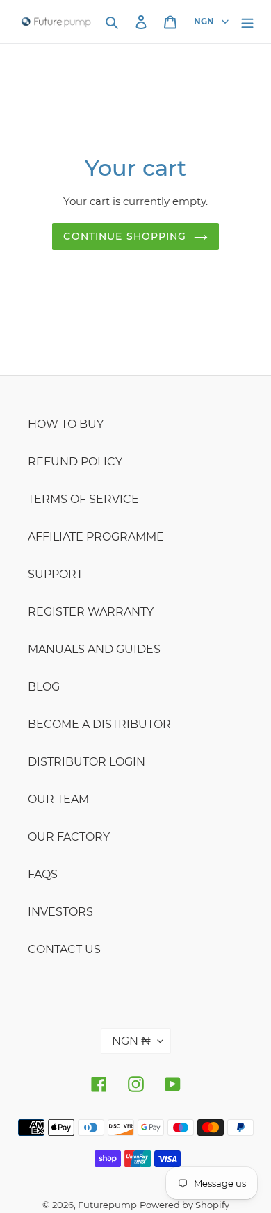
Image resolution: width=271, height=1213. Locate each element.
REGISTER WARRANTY (91, 611)
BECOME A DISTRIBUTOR (99, 724)
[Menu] (247, 21)
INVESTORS (60, 911)
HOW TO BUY (66, 424)
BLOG (44, 686)
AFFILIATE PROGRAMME (96, 536)
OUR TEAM (58, 799)
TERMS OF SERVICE (83, 499)
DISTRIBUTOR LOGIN (86, 761)
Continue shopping (124, 236)
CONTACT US (64, 949)
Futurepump (107, 1204)
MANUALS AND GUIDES (94, 649)
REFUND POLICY (75, 461)
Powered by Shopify (184, 1204)
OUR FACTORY (69, 836)
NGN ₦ (131, 1041)
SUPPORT (55, 574)
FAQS (43, 874)
